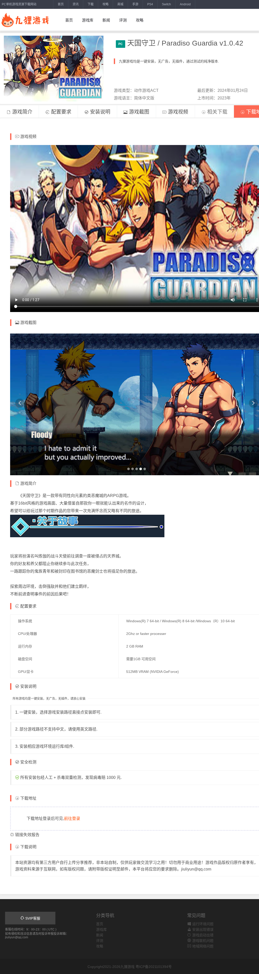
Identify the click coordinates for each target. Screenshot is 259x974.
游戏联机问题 (202, 941)
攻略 (105, 4)
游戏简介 (21, 112)
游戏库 (87, 20)
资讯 (76, 4)
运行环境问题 (202, 924)
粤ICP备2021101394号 (154, 967)
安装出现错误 (202, 929)
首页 (61, 4)
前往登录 (72, 818)
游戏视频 (177, 112)
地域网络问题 (202, 946)
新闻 (106, 20)
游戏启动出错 (202, 935)
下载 (91, 4)
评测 (123, 20)
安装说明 (99, 112)
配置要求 (60, 112)
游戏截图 (138, 112)
